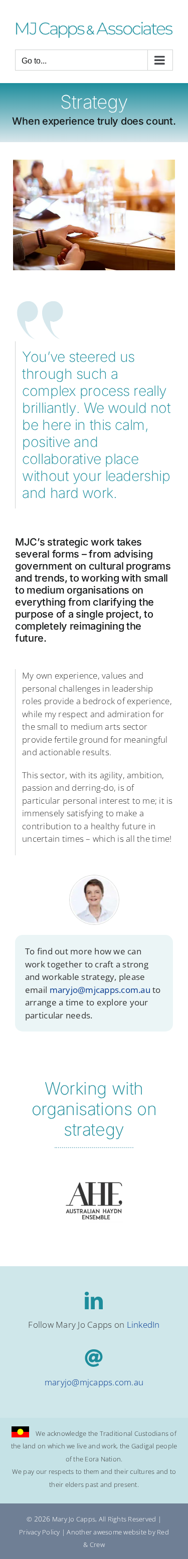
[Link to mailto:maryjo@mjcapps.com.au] (94, 1358)
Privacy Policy (39, 1531)
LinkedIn (143, 1324)
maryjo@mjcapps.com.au (100, 989)
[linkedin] (94, 1301)
